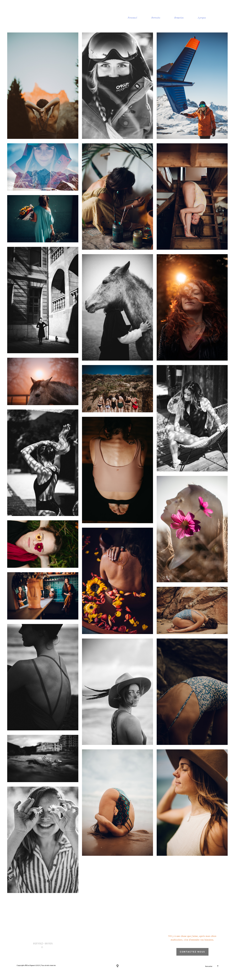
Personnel (132, 18)
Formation (179, 18)
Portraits (155, 18)
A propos (202, 18)
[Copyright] (117, 966)
